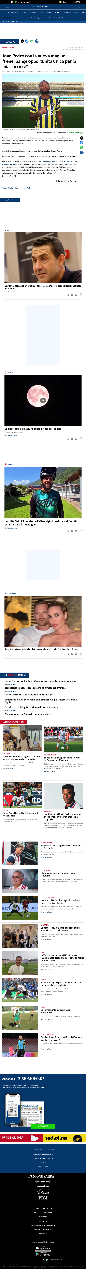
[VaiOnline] (43, 1193)
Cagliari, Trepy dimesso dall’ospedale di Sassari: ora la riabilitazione (60, 929)
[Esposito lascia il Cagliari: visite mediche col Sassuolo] (20, 853)
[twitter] (8, 2)
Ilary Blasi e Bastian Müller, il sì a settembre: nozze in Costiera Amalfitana (41, 649)
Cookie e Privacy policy (43, 1208)
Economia (67, 12)
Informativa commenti (43, 1229)
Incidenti (47, 18)
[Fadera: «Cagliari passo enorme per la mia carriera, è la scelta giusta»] (20, 990)
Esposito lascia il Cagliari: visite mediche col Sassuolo (31, 707)
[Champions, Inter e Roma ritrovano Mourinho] (20, 881)
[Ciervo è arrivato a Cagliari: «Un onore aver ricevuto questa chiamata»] (22, 738)
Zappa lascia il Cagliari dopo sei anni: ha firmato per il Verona (35, 687)
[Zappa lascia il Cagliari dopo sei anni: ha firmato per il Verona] (63, 739)
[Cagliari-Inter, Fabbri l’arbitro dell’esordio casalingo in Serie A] (20, 1045)
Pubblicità (43, 1217)
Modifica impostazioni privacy (43, 1225)
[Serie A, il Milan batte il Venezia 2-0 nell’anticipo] (22, 795)
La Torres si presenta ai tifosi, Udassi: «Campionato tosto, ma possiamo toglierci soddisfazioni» (62, 958)
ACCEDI (76, 2)
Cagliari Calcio (58, 18)
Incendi (69, 18)
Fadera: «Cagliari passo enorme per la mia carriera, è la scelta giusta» (62, 983)
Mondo (49, 12)
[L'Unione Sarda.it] (43, 7)
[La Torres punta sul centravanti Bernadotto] (20, 1018)
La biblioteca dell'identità (43, 1158)
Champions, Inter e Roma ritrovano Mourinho (27, 714)
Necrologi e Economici (43, 1212)
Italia (41, 12)
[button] (22, 41)
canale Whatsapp (76, 132)
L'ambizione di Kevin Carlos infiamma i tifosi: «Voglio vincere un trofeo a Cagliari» (63, 817)
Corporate (43, 1234)
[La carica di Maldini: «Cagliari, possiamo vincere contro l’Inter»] (20, 908)
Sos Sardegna (35, 18)
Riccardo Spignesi (10, 684)
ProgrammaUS (13, 12)
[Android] (43, 1254)
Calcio (10, 41)
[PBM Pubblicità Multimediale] (43, 1197)
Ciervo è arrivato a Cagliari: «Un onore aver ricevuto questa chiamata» (40, 681)
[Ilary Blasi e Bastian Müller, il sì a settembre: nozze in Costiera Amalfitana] (43, 621)
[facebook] (12, 2)
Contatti (43, 1221)
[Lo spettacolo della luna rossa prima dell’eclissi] (43, 400)
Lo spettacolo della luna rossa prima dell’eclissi (32, 428)
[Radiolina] (64, 1138)
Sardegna (32, 12)
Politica (57, 12)
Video (24, 12)
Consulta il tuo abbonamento (43, 1150)
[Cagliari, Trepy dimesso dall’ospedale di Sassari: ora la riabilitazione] (20, 936)
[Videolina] (21, 1137)
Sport (76, 12)
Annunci (43, 1162)
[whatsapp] (15, 2)
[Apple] (43, 1248)
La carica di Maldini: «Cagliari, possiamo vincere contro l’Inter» (60, 901)
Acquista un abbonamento (43, 1154)
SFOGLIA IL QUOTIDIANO (11, 22)
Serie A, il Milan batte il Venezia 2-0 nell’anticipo (28, 694)
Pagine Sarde (43, 1167)
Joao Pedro (27, 188)
